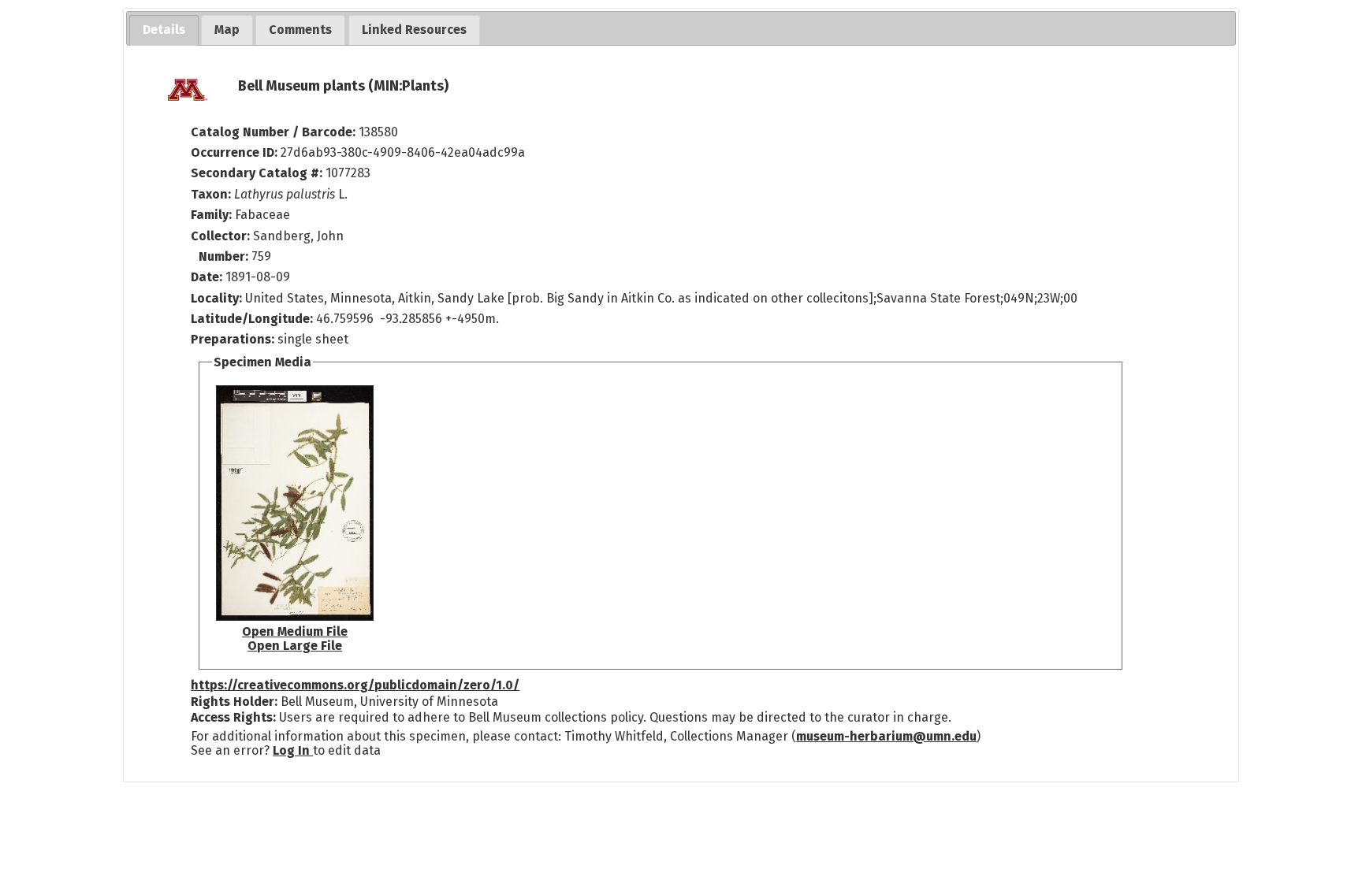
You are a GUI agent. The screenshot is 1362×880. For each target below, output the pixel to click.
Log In (293, 750)
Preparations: (232, 339)
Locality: (216, 298)
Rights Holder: (234, 701)
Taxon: (211, 194)
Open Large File (294, 645)
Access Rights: (233, 717)
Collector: (222, 235)
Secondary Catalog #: (256, 172)
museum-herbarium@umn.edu (886, 736)
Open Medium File (295, 631)
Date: (206, 276)
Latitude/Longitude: (252, 318)
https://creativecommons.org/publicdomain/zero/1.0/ (355, 685)
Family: (211, 214)
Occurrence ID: (236, 152)
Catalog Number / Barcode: (275, 131)
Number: (225, 256)
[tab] (164, 30)
